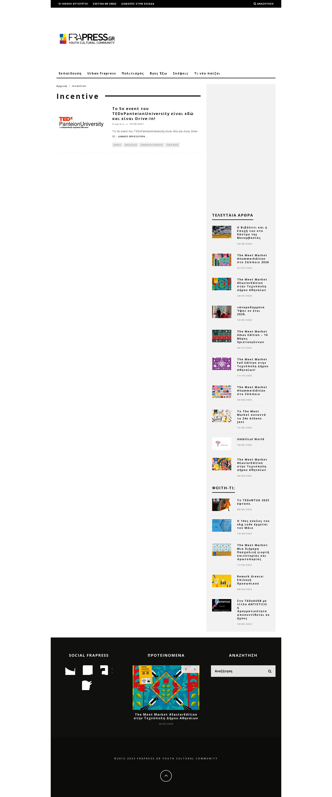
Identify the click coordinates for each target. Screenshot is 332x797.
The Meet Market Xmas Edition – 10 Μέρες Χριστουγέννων (252, 337)
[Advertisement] (206, 38)
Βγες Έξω (158, 73)
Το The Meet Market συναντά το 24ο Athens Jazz (251, 416)
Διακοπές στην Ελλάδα (137, 3)
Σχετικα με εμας (105, 3)
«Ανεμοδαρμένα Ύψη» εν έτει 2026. (251, 310)
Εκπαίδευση (70, 73)
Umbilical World (250, 439)
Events (117, 145)
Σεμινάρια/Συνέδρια (152, 145)
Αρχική (61, 85)
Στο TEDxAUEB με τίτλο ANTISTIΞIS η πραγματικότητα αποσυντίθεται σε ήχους (253, 609)
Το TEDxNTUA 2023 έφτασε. (253, 501)
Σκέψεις (180, 73)
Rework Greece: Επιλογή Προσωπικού (250, 580)
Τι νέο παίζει (207, 73)
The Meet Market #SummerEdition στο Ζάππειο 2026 (253, 258)
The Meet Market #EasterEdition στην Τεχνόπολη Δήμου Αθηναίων (252, 285)
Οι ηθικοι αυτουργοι (73, 3)
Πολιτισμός (133, 73)
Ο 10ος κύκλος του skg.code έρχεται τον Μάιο (253, 524)
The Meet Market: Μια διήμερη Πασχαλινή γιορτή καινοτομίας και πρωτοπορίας (253, 552)
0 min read (172, 145)
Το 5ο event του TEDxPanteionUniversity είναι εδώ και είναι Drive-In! (153, 113)
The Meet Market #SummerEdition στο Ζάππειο (252, 390)
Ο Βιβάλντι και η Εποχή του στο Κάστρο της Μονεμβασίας (252, 233)
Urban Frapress (101, 73)
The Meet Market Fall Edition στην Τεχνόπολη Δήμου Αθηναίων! (253, 364)
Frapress (118, 124)
